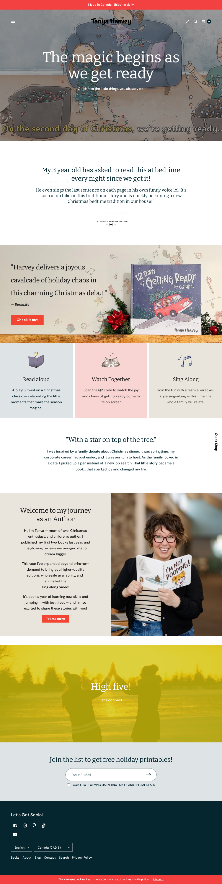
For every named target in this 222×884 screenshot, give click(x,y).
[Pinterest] (34, 825)
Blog (38, 857)
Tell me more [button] (55, 619)
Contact (50, 857)
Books (15, 857)
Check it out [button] (27, 319)
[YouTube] (15, 834)
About (27, 857)
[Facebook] (15, 825)
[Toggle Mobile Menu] (15, 21)
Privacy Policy (82, 857)
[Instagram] (24, 825)
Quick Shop (216, 442)
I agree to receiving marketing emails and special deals (113, 784)
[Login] (187, 21)
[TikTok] (43, 825)
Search (64, 857)
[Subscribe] (151, 774)
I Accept (158, 879)
